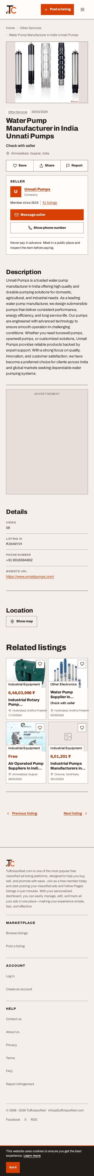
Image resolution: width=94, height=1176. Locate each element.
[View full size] (47, 72)
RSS (34, 1119)
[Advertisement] (47, 444)
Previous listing (24, 813)
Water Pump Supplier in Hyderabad (61, 697)
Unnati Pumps (37, 189)
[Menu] (82, 9)
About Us (13, 1032)
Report (76, 165)
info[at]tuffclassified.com (66, 1110)
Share (49, 165)
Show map (24, 621)
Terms (10, 1058)
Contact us (14, 1019)
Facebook (13, 1119)
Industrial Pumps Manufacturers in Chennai (66, 768)
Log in (10, 976)
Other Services (17, 111)
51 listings (50, 203)
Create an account (19, 989)
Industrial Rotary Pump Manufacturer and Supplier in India (24, 707)
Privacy (11, 1045)
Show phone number (50, 228)
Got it (13, 1167)
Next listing (73, 813)
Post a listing (15, 946)
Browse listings (17, 933)
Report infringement (20, 1084)
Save (23, 165)
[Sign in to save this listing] (40, 664)
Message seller (33, 215)
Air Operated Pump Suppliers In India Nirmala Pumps (26, 768)
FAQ (9, 1071)
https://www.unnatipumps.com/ (30, 576)
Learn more (32, 1155)
